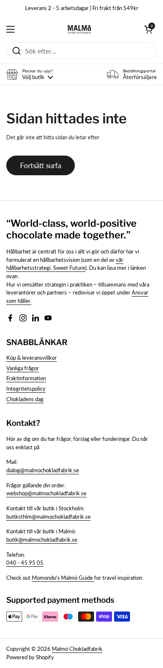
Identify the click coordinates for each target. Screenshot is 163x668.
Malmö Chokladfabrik (77, 648)
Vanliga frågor (22, 368)
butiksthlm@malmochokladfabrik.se (48, 516)
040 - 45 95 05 (24, 562)
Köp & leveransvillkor (31, 357)
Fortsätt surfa (40, 165)
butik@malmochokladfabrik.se (41, 539)
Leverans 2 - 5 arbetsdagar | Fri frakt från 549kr (81, 8)
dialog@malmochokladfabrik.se (42, 470)
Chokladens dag (24, 399)
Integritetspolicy (26, 388)
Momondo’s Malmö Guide (63, 577)
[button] (148, 29)
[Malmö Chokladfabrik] (79, 29)
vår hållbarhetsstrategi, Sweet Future (64, 263)
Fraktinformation (26, 378)
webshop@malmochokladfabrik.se (46, 493)
